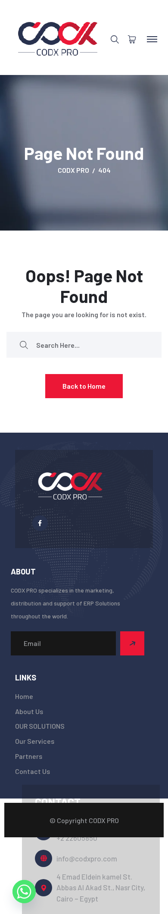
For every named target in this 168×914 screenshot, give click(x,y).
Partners (28, 756)
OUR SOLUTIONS (40, 726)
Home (24, 696)
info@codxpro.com (86, 858)
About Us (29, 711)
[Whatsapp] (24, 891)
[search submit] (23, 344)
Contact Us (32, 771)
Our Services (34, 741)
